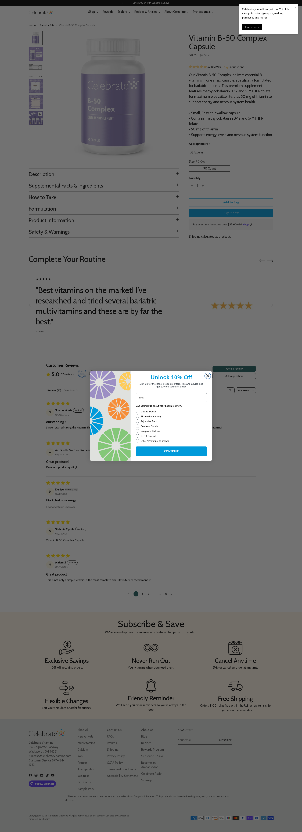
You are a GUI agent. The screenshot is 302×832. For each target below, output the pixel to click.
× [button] (295, 7)
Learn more (252, 27)
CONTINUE (171, 451)
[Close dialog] (208, 376)
